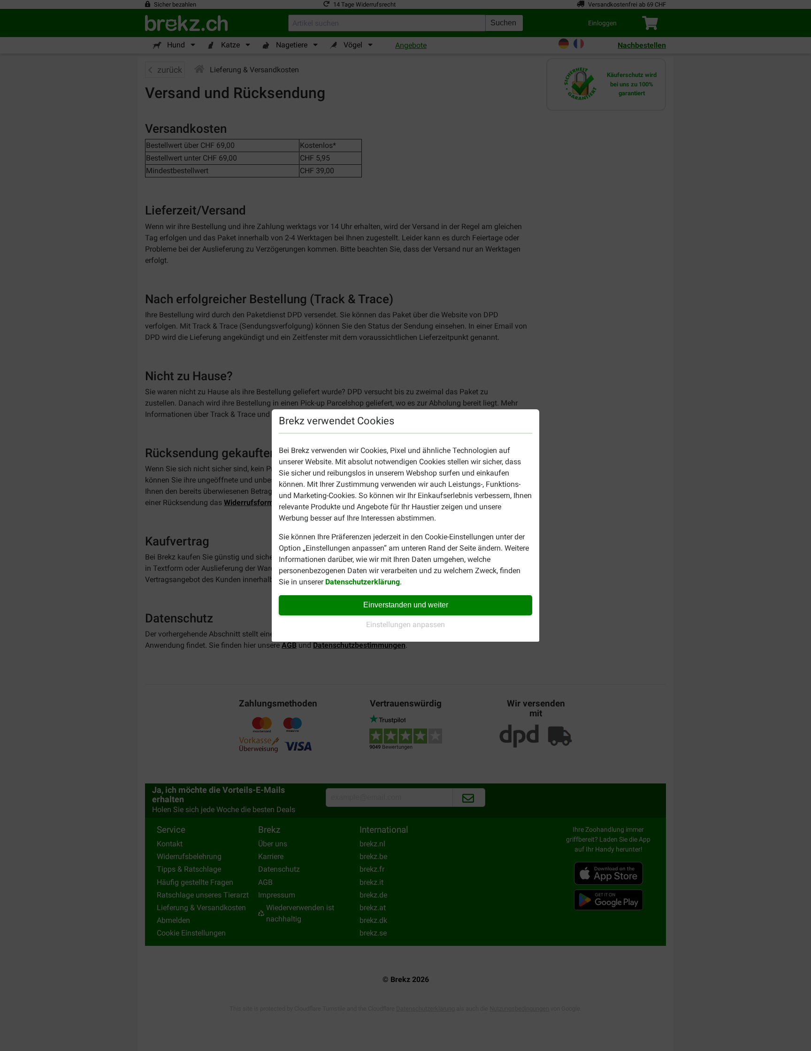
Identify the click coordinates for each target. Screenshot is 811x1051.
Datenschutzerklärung (362, 581)
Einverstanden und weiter (405, 605)
